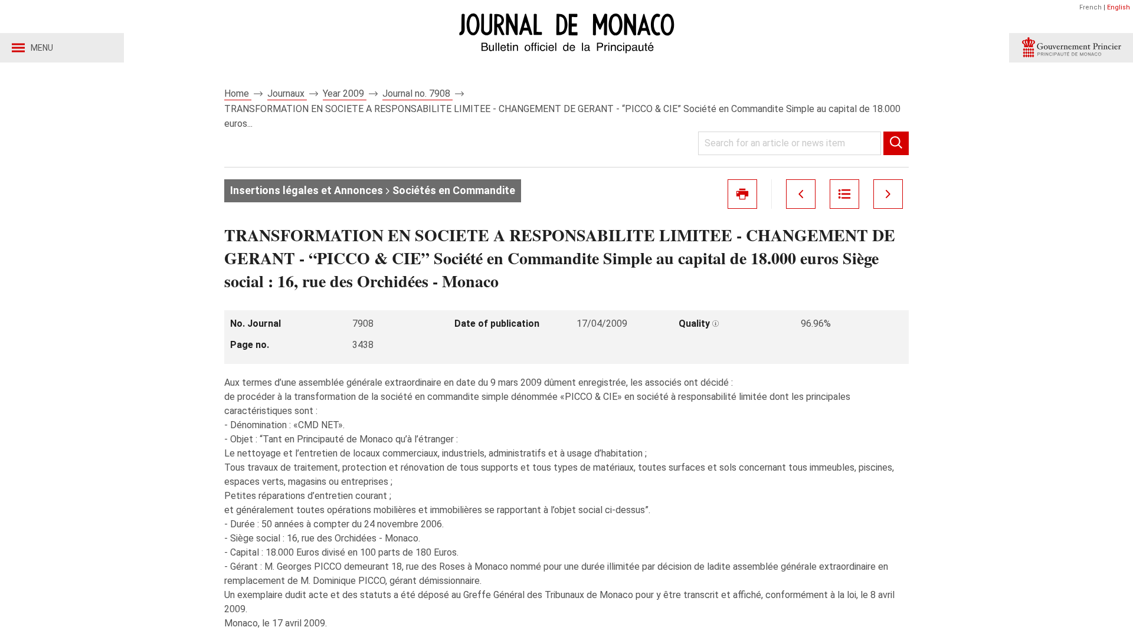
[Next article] (888, 194)
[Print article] (742, 194)
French (1090, 7)
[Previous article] (801, 194)
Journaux (287, 93)
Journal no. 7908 (417, 93)
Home (237, 93)
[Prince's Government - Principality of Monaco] (1071, 48)
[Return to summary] (844, 194)
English (1118, 7)
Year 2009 (344, 93)
